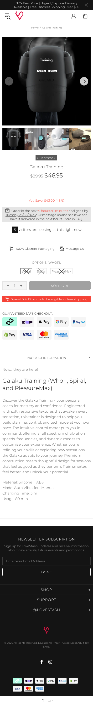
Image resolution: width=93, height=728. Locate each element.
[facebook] (42, 662)
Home (35, 27)
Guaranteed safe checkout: (27, 313)
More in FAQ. (73, 219)
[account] (74, 16)
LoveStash (19, 15)
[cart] (85, 16)
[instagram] (50, 662)
